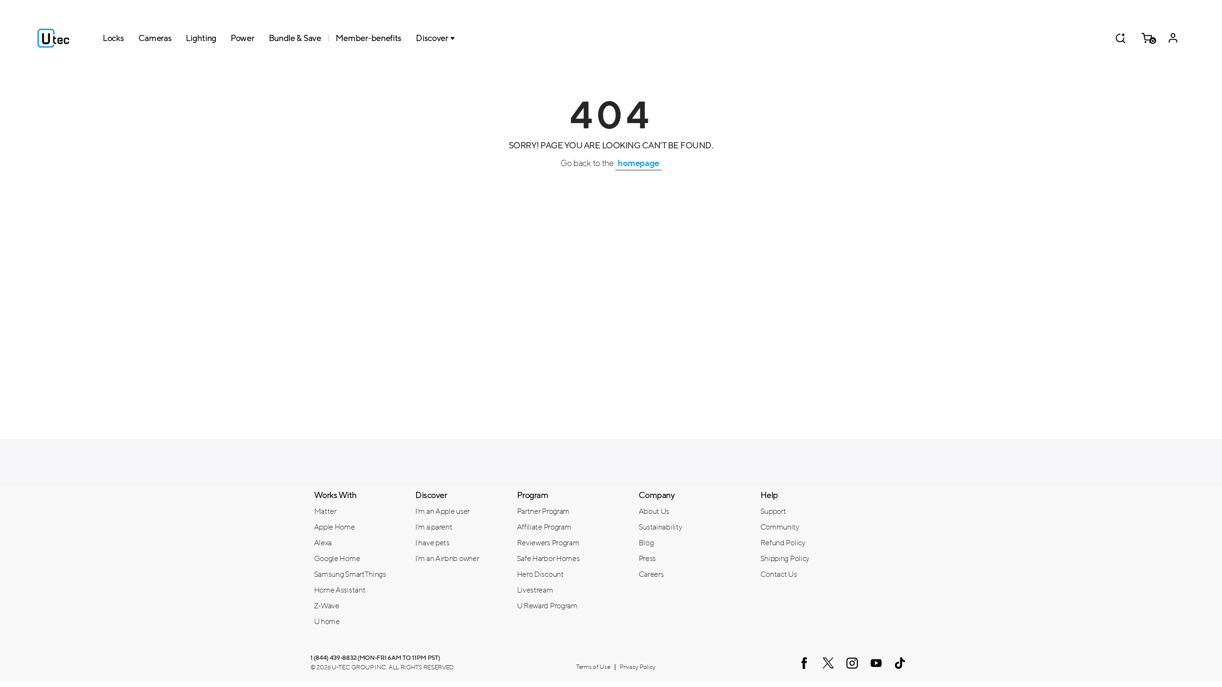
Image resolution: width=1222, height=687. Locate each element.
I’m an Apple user (442, 511)
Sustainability (661, 527)
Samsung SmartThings (350, 574)
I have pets (432, 543)
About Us (654, 511)
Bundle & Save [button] (295, 38)
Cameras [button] (155, 38)
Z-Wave (326, 606)
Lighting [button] (201, 38)
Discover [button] (432, 38)
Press (647, 558)
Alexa (323, 543)
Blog (646, 543)
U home (327, 621)
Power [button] (242, 38)
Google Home (337, 558)
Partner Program (543, 511)
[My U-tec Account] (1173, 38)
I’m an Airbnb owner (447, 558)
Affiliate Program (544, 527)
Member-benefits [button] (369, 38)
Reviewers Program (548, 543)
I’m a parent (433, 527)
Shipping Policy (785, 558)
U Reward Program (547, 606)
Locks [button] (113, 38)
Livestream (535, 590)
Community (780, 527)
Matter (325, 511)
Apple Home (334, 527)
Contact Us (778, 574)
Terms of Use (593, 667)
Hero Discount (540, 574)
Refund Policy (783, 543)
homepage (638, 163)
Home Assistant (340, 590)
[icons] (805, 663)
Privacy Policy (637, 667)
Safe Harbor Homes (548, 558)
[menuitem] (357, 511)
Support (773, 511)
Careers (651, 574)
